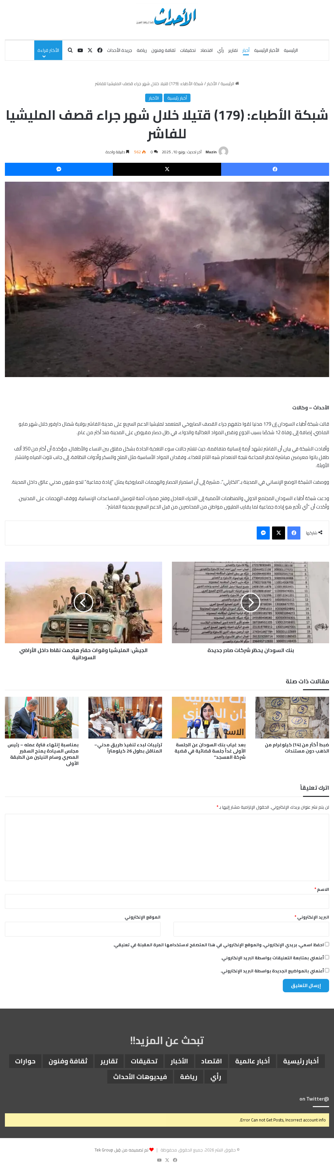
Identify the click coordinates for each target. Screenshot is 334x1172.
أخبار (246, 50)
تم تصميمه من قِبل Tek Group (121, 1150)
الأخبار (212, 83)
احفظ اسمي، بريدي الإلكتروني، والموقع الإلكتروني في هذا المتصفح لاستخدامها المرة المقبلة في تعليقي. (218, 945)
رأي (220, 50)
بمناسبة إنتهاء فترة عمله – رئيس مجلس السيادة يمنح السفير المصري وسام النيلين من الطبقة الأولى (43, 754)
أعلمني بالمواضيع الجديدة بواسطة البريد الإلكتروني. (272, 971)
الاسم (321, 889)
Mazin (211, 152)
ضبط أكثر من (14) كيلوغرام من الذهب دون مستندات (297, 747)
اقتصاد (206, 50)
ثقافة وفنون (163, 50)
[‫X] (167, 169)
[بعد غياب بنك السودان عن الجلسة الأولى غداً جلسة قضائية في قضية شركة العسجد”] (209, 717)
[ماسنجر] (59, 169)
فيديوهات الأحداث (140, 1077)
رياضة (142, 50)
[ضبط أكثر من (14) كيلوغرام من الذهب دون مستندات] (292, 717)
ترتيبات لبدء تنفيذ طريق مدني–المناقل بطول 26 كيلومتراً (128, 747)
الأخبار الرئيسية (266, 50)
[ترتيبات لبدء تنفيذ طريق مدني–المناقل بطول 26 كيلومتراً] (125, 717)
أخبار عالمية (252, 1061)
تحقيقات (188, 50)
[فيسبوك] (275, 169)
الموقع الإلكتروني (142, 917)
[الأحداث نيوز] (167, 16)
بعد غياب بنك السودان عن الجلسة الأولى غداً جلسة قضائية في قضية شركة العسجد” (210, 750)
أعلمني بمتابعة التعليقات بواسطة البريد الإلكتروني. (272, 958)
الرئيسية (291, 50)
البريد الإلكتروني (312, 917)
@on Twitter (314, 1099)
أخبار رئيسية (177, 98)
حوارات (25, 1061)
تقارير (233, 50)
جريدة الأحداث (119, 50)
